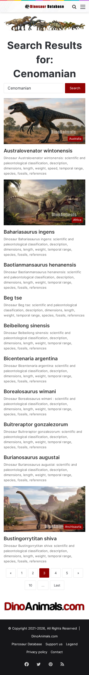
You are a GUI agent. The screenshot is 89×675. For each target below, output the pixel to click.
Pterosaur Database (27, 644)
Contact (57, 652)
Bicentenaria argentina (31, 358)
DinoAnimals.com (44, 636)
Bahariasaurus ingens (29, 232)
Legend (72, 644)
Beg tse (13, 298)
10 (30, 585)
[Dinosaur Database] (44, 6)
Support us (54, 644)
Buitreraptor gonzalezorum (36, 424)
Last (57, 585)
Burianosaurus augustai (32, 457)
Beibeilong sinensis (27, 326)
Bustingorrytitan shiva (30, 538)
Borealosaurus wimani (30, 391)
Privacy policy (36, 652)
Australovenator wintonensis (38, 151)
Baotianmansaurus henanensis (40, 265)
